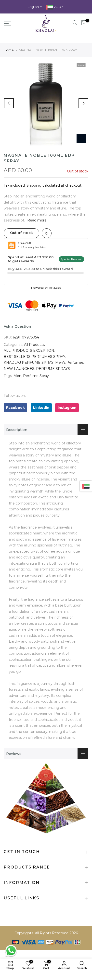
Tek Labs (55, 296)
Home (9, 58)
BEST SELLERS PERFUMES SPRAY (34, 365)
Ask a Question (17, 334)
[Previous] (9, 111)
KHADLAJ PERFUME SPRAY (28, 371)
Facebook (15, 416)
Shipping (33, 193)
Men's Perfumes (69, 371)
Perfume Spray (36, 384)
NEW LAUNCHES (19, 377)
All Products (34, 352)
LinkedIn (41, 416)
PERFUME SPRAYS (53, 377)
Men (17, 384)
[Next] (83, 111)
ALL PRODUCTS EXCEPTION (29, 359)
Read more (36, 228)
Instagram (67, 416)
